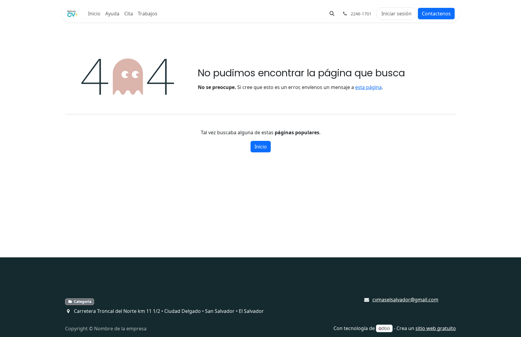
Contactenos (436, 13)
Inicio (260, 146)
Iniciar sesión (396, 13)
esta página (368, 87)
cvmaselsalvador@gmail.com (405, 299)
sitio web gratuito (435, 328)
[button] (332, 13)
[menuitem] (94, 14)
